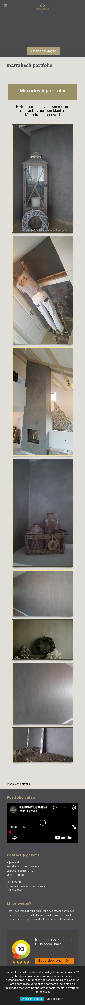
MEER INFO (55, 998)
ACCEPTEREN (32, 998)
